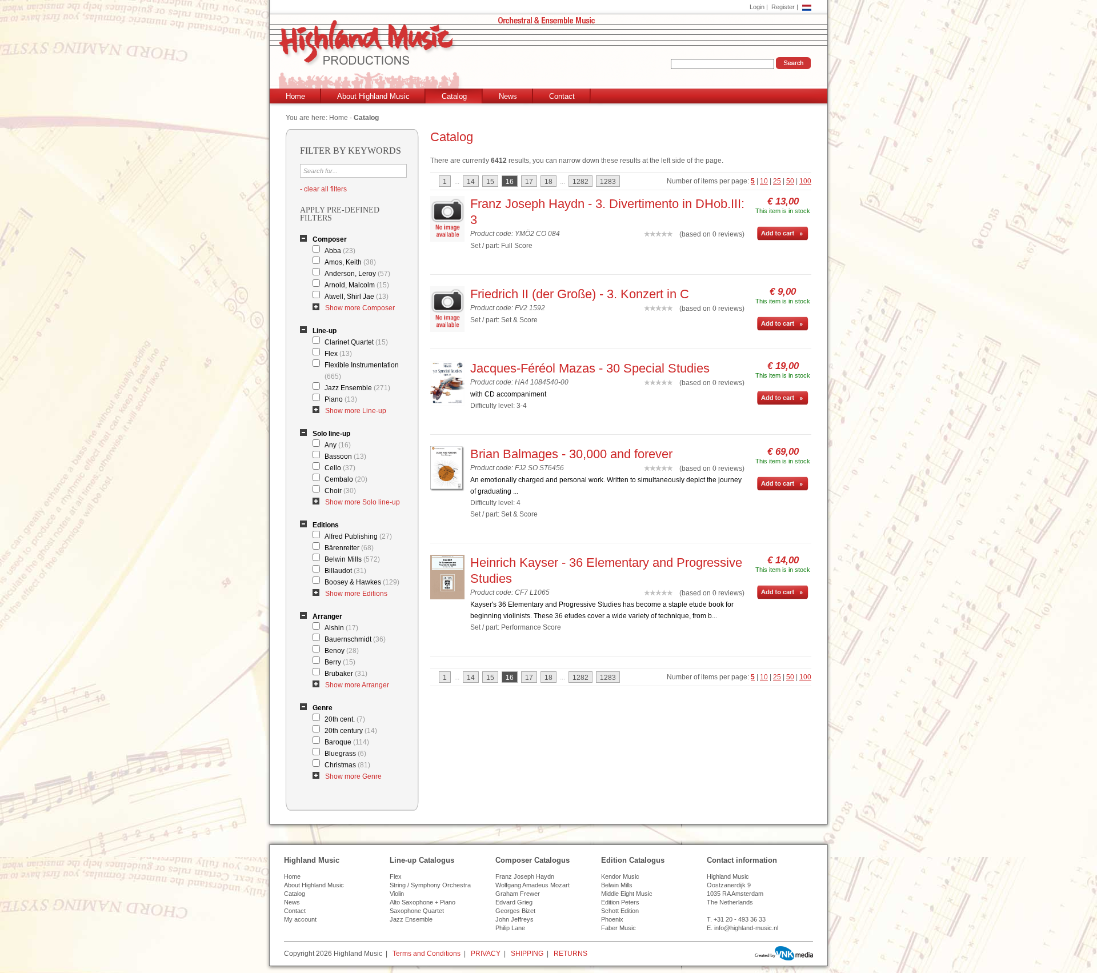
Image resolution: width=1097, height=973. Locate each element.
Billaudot (345, 571)
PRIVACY (486, 954)
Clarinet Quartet (356, 342)
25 (777, 181)
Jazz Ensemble (357, 388)
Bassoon (345, 457)
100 (805, 181)
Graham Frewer (517, 893)
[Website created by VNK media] (784, 953)
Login (757, 6)
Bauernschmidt (355, 639)
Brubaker (346, 674)
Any (338, 445)
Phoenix (612, 919)
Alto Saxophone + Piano (422, 902)
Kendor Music (620, 876)
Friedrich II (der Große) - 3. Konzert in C (579, 294)
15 (490, 182)
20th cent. (345, 719)
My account (300, 919)
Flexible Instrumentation (362, 371)
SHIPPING (527, 954)
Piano (341, 399)
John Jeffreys (514, 919)
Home (295, 96)
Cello (340, 468)
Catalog (454, 96)
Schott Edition (620, 910)
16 (510, 182)
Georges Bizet (515, 910)
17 (529, 182)
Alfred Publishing (358, 536)
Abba (340, 251)
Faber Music (618, 927)
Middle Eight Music (626, 893)
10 (764, 181)
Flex (338, 354)
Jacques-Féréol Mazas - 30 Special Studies (590, 368)
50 (790, 181)
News (508, 96)
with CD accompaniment (508, 394)
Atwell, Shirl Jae (357, 297)
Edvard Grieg (514, 902)
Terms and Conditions (427, 954)
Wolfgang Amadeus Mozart (532, 885)
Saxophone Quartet (417, 910)
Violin (397, 893)
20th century (351, 731)
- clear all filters (323, 189)
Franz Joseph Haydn (524, 876)
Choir (340, 491)
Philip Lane (510, 927)
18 (548, 182)
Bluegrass (345, 754)
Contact (562, 96)
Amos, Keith (350, 262)
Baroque (347, 742)
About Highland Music (373, 96)
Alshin (341, 628)
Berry (340, 662)
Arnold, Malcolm (357, 285)
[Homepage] (551, 55)
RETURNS (570, 954)
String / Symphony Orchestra (430, 885)
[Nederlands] (807, 6)
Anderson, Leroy (357, 274)
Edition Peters (620, 902)
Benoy (342, 651)
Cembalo (346, 479)
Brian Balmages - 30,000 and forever (571, 454)
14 (471, 182)
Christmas (347, 765)
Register (783, 6)
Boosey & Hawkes (362, 582)
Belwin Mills (352, 559)
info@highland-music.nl (746, 927)
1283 (608, 182)
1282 (580, 182)
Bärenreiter (349, 548)
